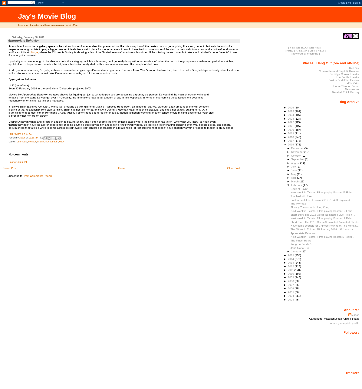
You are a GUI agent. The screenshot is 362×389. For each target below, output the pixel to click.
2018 (291, 137)
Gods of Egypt (299, 188)
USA (61, 142)
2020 (291, 129)
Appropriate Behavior (303, 233)
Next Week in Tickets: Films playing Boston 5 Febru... (322, 236)
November (297, 151)
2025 (291, 111)
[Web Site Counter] (352, 378)
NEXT (321, 50)
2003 (291, 299)
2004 (291, 295)
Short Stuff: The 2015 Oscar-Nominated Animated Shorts (324, 222)
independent (51, 142)
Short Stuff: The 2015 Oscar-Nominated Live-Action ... (323, 214)
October (296, 155)
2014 (291, 259)
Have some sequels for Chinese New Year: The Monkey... (325, 225)
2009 (291, 277)
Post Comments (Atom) (38, 175)
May (294, 174)
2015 (291, 255)
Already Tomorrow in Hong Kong (310, 207)
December (297, 148)
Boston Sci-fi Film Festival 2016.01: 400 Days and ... (322, 199)
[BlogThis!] (49, 138)
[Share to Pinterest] (59, 138)
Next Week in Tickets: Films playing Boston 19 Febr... (322, 210)
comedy (32, 142)
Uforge (34, 52)
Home (121, 168)
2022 (291, 122)
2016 (291, 144)
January (296, 251)
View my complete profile (344, 322)
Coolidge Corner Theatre (344, 74)
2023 (291, 118)
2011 (291, 269)
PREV (289, 50)
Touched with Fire (301, 196)
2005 (291, 292)
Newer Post (9, 168)
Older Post (233, 168)
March (295, 181)
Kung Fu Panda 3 (301, 244)
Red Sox (354, 68)
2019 (291, 133)
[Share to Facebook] (56, 138)
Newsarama (352, 89)
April (294, 177)
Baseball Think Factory (345, 92)
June (294, 170)
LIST (312, 50)
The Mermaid (299, 203)
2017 (291, 140)
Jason (355, 314)
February (297, 185)
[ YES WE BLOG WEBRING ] (305, 47)
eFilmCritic (353, 83)
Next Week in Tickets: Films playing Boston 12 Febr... (322, 218)
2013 (291, 262)
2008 (291, 281)
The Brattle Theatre (347, 77)
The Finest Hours (301, 240)
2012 (291, 266)
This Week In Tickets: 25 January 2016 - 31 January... (323, 229)
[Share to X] (52, 138)
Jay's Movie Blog (47, 16)
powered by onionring (305, 53)
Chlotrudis (22, 142)
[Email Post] (41, 138)
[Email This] (45, 138)
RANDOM (301, 50)
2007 (291, 284)
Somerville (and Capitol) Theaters (339, 71)
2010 (291, 273)
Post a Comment (17, 162)
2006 (291, 288)
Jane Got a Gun (300, 247)
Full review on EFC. (20, 133)
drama (40, 142)
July (294, 166)
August (295, 163)
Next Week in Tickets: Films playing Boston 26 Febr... (322, 192)
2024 (291, 114)
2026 (291, 107)
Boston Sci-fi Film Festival (344, 80)
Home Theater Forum (346, 86)
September (298, 159)
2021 (291, 126)
